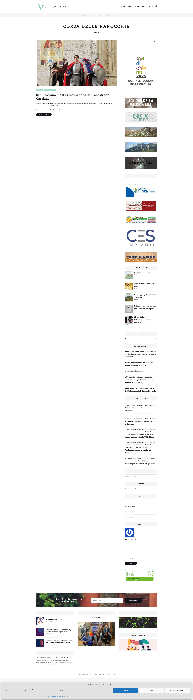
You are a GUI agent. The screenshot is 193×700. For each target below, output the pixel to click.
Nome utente (128, 543)
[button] (110, 685)
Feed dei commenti (130, 512)
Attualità (83, 15)
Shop (130, 7)
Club (137, 7)
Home (123, 7)
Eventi (99, 15)
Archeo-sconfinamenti (134, 371)
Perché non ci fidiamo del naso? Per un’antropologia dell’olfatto (139, 364)
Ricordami (130, 559)
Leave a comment (71, 110)
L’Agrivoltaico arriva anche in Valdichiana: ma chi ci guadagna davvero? (138, 450)
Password (127, 551)
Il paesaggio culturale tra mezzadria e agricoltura (141, 421)
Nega (151, 690)
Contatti (146, 7)
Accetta (125, 690)
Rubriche (91, 15)
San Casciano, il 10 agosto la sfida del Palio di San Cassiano (72, 96)
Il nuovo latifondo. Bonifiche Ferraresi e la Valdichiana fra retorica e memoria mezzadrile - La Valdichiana (140, 404)
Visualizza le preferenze (177, 690)
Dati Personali (99, 674)
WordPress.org (129, 517)
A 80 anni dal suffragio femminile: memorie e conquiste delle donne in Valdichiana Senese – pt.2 (139, 379)
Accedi (126, 501)
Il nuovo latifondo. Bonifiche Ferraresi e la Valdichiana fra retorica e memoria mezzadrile (140, 354)
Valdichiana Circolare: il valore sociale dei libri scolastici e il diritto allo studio (140, 389)
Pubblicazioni (108, 15)
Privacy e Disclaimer (50, 696)
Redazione (39, 110)
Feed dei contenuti (130, 506)
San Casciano (50, 90)
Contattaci (111, 674)
